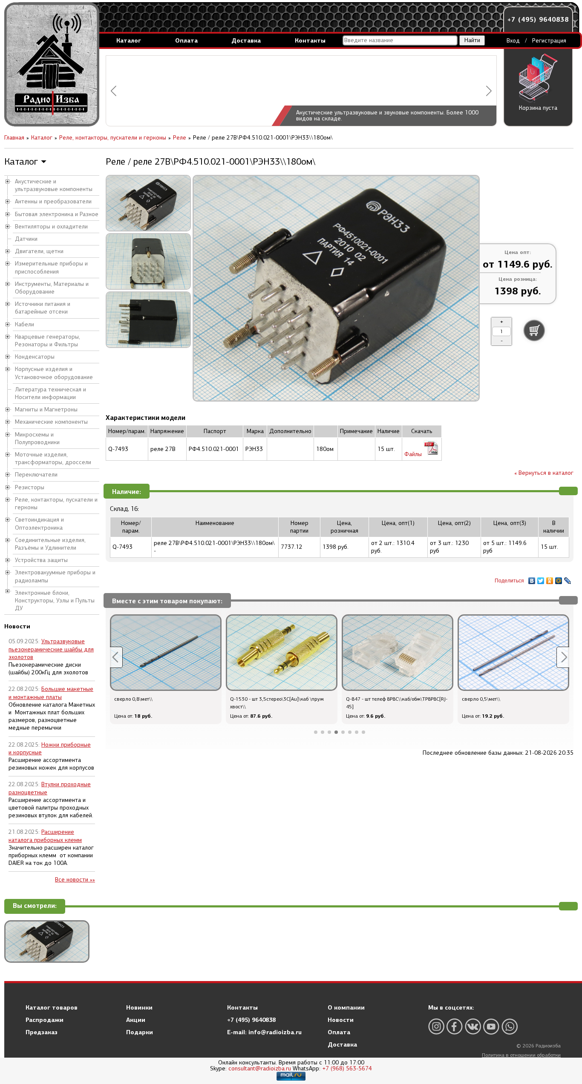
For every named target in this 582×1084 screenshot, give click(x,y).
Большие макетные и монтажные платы (51, 692)
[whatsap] (509, 1026)
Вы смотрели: (35, 906)
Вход (513, 40)
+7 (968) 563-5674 (347, 1068)
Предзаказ (42, 1032)
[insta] (436, 1026)
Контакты (310, 40)
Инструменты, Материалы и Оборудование (52, 287)
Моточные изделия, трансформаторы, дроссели (53, 458)
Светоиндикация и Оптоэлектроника (39, 523)
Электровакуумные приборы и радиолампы (55, 576)
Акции (135, 1020)
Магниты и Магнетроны (46, 409)
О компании (346, 1007)
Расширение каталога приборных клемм (45, 835)
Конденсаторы (35, 356)
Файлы (414, 454)
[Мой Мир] (558, 578)
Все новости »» (75, 879)
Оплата (186, 40)
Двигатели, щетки (39, 251)
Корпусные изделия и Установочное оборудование (54, 372)
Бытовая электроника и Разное (56, 214)
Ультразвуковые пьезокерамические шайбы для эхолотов (51, 649)
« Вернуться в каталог (543, 472)
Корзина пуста (538, 107)
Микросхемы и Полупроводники (37, 438)
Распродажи (44, 1020)
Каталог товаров (52, 1007)
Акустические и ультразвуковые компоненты (53, 185)
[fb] (455, 1026)
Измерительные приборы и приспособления (51, 267)
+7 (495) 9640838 (538, 19)
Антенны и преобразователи (53, 201)
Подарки (139, 1032)
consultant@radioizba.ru (259, 1068)
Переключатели (36, 474)
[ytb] (491, 1026)
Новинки (139, 1007)
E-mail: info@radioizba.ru (264, 1032)
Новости (341, 1020)
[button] (113, 91)
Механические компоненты (51, 421)
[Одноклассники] (549, 578)
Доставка (246, 40)
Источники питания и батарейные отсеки (42, 307)
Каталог (128, 40)
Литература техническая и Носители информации (50, 393)
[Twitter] (540, 578)
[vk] (473, 1026)
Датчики (26, 238)
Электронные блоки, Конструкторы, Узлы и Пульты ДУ (55, 600)
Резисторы (29, 487)
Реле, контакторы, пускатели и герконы (56, 503)
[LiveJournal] (567, 578)
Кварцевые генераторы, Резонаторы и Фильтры (47, 340)
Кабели (24, 324)
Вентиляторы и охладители (51, 226)
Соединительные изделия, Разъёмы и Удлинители (50, 543)
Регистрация (549, 40)
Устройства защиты (41, 560)
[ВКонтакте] (531, 578)
